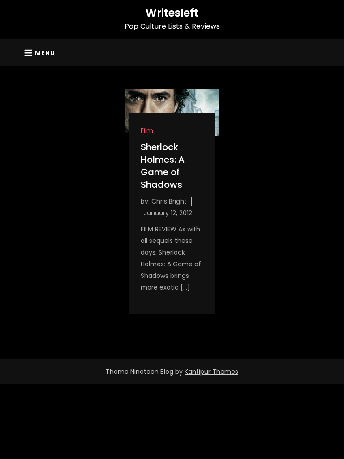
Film (147, 130)
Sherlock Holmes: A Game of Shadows (163, 166)
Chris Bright (169, 201)
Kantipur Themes (211, 371)
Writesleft (172, 12)
